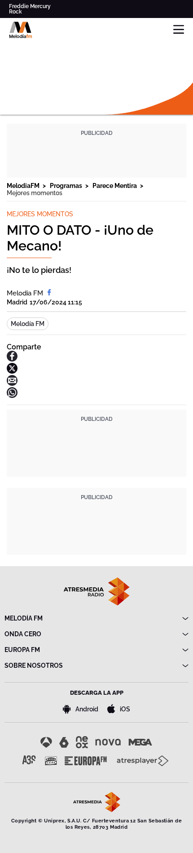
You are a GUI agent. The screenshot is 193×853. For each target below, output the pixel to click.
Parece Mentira (115, 185)
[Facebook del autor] (49, 293)
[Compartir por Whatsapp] (12, 395)
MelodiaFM (24, 185)
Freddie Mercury (30, 6)
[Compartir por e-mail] (12, 383)
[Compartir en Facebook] (12, 359)
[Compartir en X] (12, 371)
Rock (15, 12)
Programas (66, 185)
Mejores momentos (34, 193)
